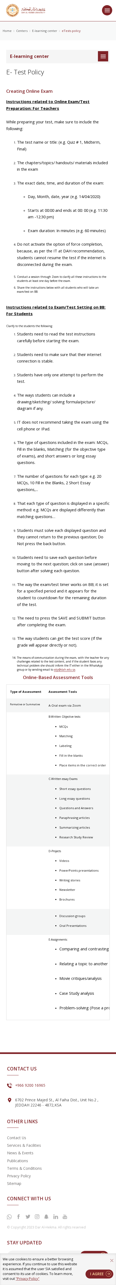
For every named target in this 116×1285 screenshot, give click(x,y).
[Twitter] (27, 1216)
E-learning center (44, 31)
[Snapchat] (46, 1216)
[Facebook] (18, 1216)
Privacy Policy (19, 1175)
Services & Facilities (24, 1145)
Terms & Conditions (24, 1168)
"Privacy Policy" (27, 1278)
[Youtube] (64, 1216)
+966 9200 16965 (30, 1085)
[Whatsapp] (9, 1217)
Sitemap (14, 1183)
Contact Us (16, 1137)
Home (7, 31)
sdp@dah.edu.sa (64, 669)
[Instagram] (37, 1216)
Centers (22, 31)
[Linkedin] (55, 1216)
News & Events (20, 1152)
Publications (17, 1160)
